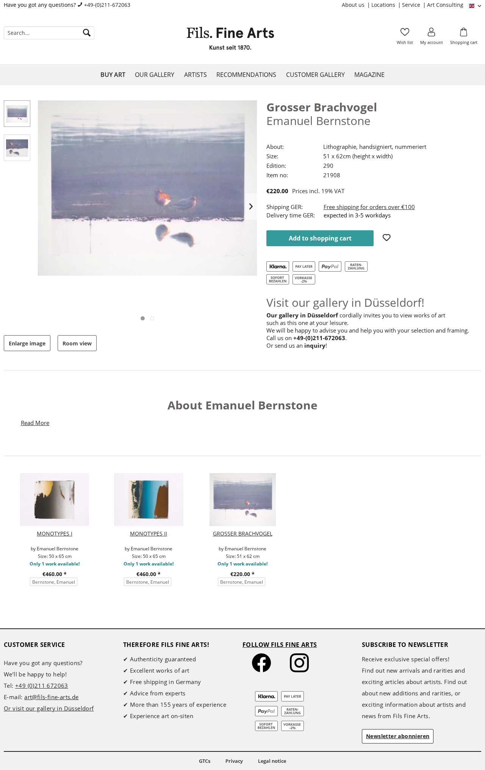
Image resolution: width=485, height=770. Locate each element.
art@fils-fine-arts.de (51, 697)
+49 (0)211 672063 (41, 685)
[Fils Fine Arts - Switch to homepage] (230, 40)
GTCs (204, 761)
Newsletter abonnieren (397, 736)
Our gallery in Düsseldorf (302, 315)
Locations (384, 4)
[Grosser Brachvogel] (242, 499)
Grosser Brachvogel (242, 533)
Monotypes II (148, 533)
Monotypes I (54, 533)
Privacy (234, 761)
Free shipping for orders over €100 (369, 207)
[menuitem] (356, 5)
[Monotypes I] (54, 499)
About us (354, 4)
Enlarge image (27, 343)
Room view (77, 343)
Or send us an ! (296, 345)
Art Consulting (445, 4)
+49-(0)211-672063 (107, 4)
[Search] (86, 33)
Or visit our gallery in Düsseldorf (49, 708)
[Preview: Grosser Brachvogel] (17, 113)
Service (412, 4)
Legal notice (272, 761)
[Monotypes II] (148, 499)
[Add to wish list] (387, 238)
